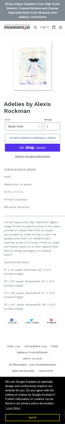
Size (7, 119)
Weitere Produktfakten (32, 352)
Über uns (13, 346)
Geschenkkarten (23, 370)
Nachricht (46, 370)
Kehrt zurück (32, 358)
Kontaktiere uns (36, 346)
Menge (48, 119)
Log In (45, 27)
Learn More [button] (13, 408)
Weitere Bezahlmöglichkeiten (32, 156)
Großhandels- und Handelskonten (32, 364)
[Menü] (60, 27)
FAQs (54, 346)
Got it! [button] (32, 417)
